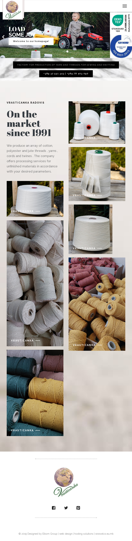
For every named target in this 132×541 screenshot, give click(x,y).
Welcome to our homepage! (31, 41)
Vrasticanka (22, 211)
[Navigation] (125, 6)
